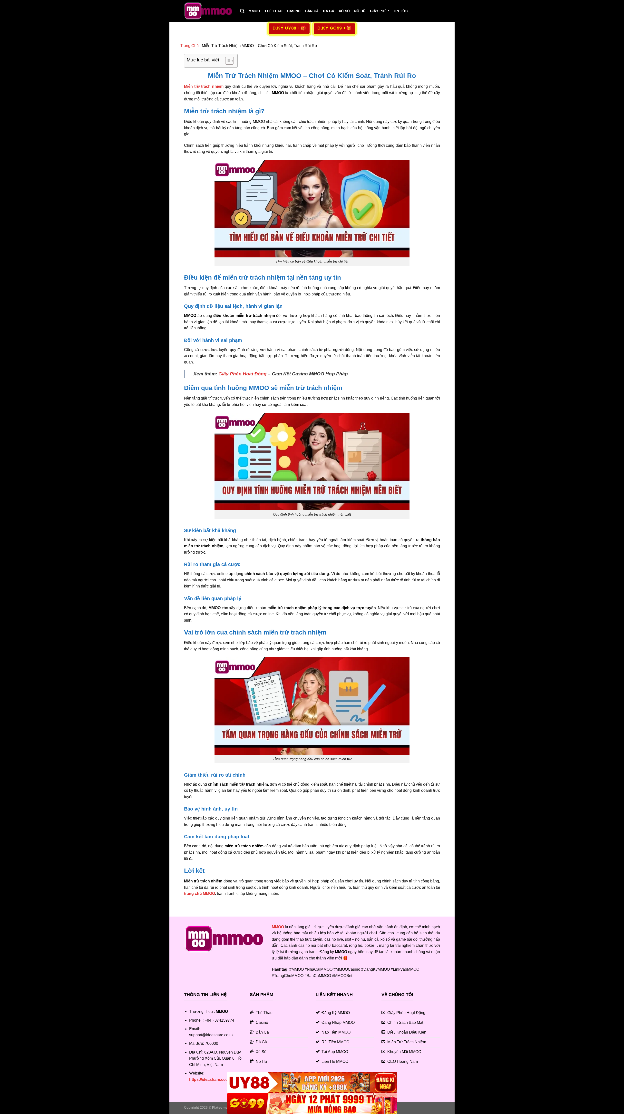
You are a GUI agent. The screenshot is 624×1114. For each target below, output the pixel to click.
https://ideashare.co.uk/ (210, 1079)
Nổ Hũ (359, 11)
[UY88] (312, 1082)
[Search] (242, 11)
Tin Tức (400, 11)
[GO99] (312, 1103)
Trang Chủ (189, 46)
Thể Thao (273, 11)
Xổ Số (344, 11)
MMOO (254, 11)
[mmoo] (208, 11)
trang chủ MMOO (199, 893)
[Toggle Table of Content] (227, 61)
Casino (294, 11)
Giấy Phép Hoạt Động (242, 373)
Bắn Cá (312, 11)
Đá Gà (328, 11)
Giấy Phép (379, 11)
